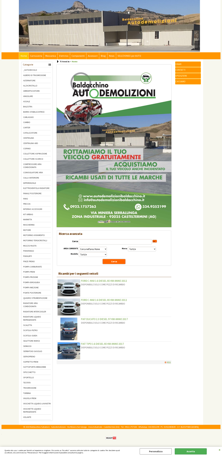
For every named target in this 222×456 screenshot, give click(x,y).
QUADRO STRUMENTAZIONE (35, 298)
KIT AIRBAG (28, 214)
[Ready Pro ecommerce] (111, 438)
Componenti (78, 55)
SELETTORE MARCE (31, 340)
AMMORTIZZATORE (31, 91)
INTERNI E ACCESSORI (32, 209)
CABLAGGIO (28, 117)
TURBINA (27, 393)
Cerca (75, 241)
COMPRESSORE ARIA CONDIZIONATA (32, 166)
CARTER (26, 127)
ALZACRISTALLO (30, 85)
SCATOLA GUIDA (30, 335)
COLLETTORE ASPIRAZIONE (35, 153)
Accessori (93, 55)
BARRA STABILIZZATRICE (34, 111)
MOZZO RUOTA (30, 245)
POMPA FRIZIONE (30, 277)
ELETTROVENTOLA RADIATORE (36, 188)
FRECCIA (27, 203)
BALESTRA (27, 106)
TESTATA (27, 382)
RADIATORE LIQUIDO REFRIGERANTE (32, 318)
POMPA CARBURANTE (32, 266)
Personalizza (155, 451)
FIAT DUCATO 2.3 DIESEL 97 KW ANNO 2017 (104, 319)
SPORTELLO (28, 377)
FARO (25, 198)
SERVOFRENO (29, 356)
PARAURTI (27, 256)
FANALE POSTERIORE (32, 193)
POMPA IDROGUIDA (31, 282)
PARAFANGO (28, 250)
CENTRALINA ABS (30, 143)
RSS (169, 362)
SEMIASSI (27, 346)
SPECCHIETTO (29, 372)
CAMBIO (26, 122)
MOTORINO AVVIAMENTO (34, 235)
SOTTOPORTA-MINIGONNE (34, 367)
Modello (74, 254)
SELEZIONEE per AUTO (129, 55)
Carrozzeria (36, 55)
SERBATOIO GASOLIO (32, 351)
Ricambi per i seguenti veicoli (78, 274)
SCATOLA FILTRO (30, 330)
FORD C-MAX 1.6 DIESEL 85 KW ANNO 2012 (104, 280)
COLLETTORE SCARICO (33, 159)
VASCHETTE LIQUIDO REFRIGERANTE (32, 410)
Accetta (191, 451)
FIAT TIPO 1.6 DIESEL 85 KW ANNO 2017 (102, 344)
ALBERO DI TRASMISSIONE (34, 75)
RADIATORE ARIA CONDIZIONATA (30, 305)
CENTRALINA (28, 138)
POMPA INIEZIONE (31, 287)
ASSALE (26, 101)
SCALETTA (27, 325)
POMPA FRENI (29, 271)
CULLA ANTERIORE (31, 177)
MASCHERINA (29, 224)
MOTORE (27, 230)
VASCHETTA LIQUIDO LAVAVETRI (37, 403)
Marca (124, 248)
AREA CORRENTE (71, 248)
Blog (103, 55)
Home (24, 55)
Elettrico (63, 55)
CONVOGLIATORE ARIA (33, 172)
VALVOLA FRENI (29, 398)
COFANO (27, 148)
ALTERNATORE (29, 80)
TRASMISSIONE (29, 388)
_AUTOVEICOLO (30, 70)
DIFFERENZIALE (29, 183)
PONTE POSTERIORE (32, 292)
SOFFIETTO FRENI (30, 361)
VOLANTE (27, 417)
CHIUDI (219, 449)
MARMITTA (27, 219)
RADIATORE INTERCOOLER (34, 311)
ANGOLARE (28, 96)
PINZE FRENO (29, 261)
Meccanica (50, 55)
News (111, 55)
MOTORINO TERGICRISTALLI (35, 240)
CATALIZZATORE (30, 132)
